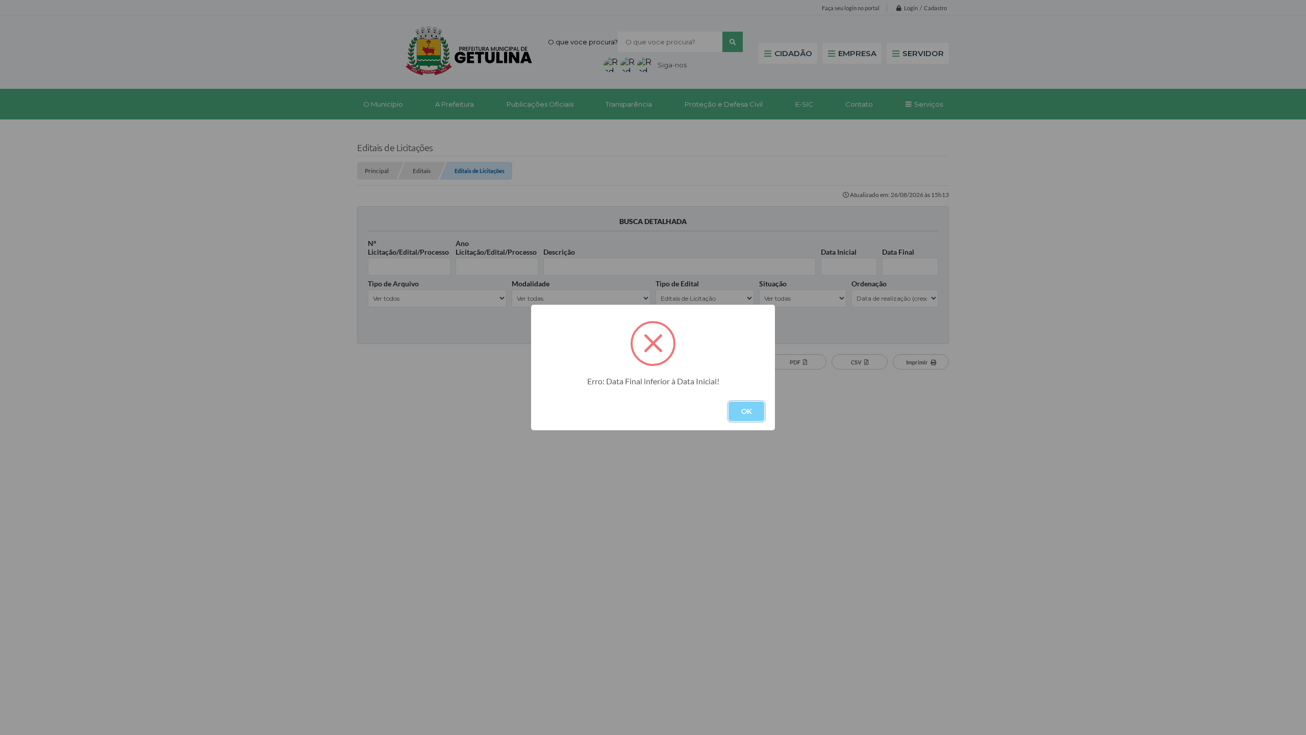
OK (746, 411)
